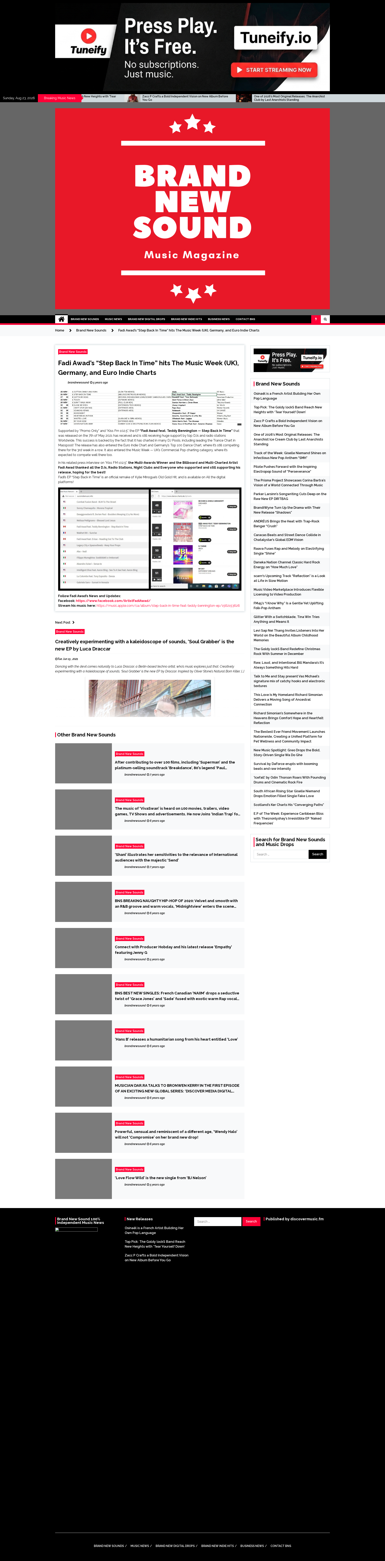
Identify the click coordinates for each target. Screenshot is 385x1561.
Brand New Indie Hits (186, 319)
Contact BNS (245, 319)
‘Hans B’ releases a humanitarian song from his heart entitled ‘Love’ (176, 1039)
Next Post (62, 622)
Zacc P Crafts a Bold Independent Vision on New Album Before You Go (88, 98)
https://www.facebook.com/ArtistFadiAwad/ (113, 601)
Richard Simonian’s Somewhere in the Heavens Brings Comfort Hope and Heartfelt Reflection (288, 718)
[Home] (61, 319)
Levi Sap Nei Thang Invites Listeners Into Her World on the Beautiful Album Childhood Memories (289, 635)
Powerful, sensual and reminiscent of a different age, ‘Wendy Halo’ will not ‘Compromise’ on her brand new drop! (176, 1134)
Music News (113, 319)
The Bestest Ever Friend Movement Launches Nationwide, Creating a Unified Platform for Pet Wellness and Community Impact (289, 736)
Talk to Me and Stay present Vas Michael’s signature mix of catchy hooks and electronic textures (289, 681)
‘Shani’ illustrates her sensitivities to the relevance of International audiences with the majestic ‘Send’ (176, 857)
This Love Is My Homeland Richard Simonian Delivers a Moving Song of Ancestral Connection (288, 699)
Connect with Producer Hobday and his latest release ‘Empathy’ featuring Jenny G (173, 950)
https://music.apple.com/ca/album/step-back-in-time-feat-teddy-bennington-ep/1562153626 (168, 606)
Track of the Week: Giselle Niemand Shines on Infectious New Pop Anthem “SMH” (310, 98)
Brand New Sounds (85, 319)
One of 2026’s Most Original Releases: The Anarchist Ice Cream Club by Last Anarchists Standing (199, 98)
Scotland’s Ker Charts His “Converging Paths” (289, 805)
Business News (219, 319)
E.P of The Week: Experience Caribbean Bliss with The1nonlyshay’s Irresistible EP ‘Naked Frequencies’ (288, 818)
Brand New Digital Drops (146, 319)
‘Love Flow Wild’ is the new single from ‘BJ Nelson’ (161, 1178)
